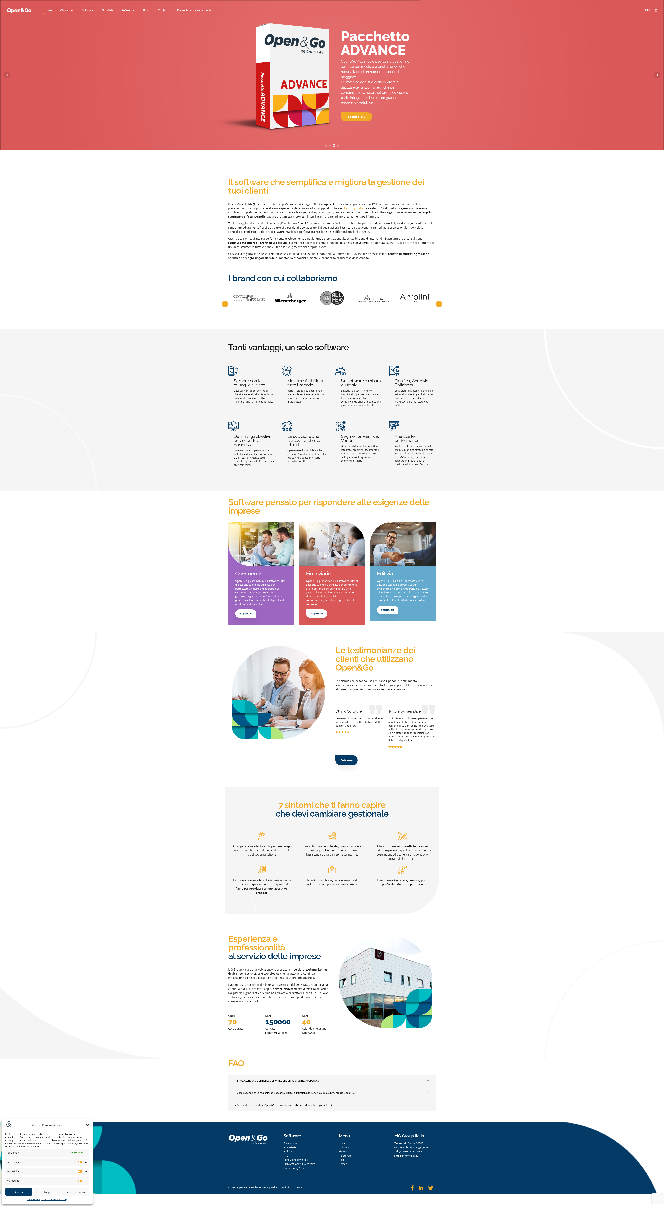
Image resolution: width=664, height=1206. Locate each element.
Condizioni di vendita (296, 1159)
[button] (87, 1125)
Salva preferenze (76, 1192)
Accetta (18, 1192)
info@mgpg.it (410, 1155)
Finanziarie (290, 1147)
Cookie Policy (33, 1199)
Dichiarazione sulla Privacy (54, 1199)
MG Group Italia (352, 208)
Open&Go (19, 10)
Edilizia (288, 1151)
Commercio (290, 1143)
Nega (47, 1192)
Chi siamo (66, 10)
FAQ (648, 10)
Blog (146, 10)
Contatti (163, 10)
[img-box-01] (261, 544)
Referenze (127, 10)
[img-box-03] (403, 544)
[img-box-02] (332, 544)
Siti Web (107, 10)
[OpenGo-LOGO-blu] (248, 1143)
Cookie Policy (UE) (294, 1168)
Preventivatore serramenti (194, 10)
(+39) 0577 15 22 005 (411, 1151)
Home (48, 10)
